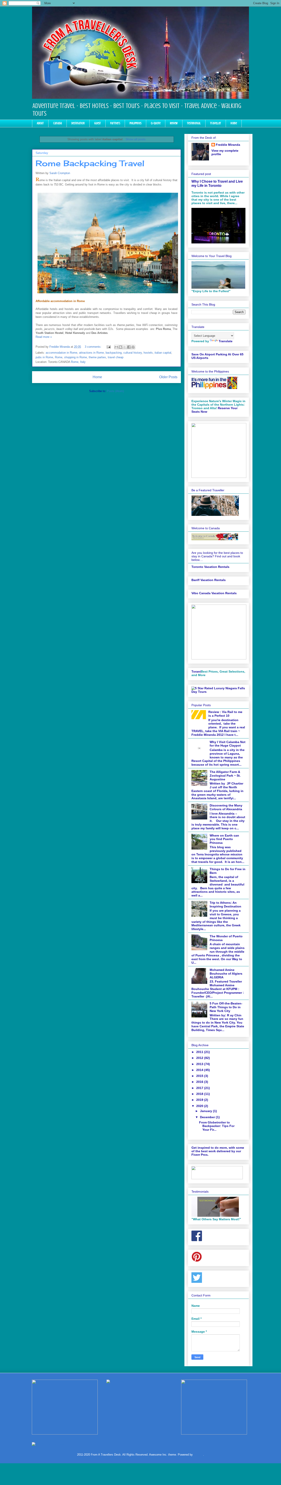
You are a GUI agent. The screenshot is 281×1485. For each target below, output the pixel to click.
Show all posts (136, 139)
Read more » (44, 336)
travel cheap (115, 357)
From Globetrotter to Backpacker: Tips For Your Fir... (216, 1126)
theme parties (97, 357)
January (206, 1111)
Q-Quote (155, 123)
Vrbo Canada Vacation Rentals (214, 593)
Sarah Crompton (59, 173)
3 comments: (93, 346)
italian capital (163, 352)
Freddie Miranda (228, 144)
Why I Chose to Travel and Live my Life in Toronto (217, 183)
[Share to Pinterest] (133, 347)
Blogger (198, 1454)
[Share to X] (124, 347)
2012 (200, 1058)
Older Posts (168, 377)
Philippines (135, 123)
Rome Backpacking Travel (90, 163)
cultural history (132, 352)
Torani (196, 671)
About (40, 123)
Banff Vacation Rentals (208, 580)
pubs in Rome (44, 357)
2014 (200, 1070)
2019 (200, 1100)
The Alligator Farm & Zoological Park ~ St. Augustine (225, 775)
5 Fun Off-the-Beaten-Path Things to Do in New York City (226, 1007)
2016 (200, 1082)
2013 (200, 1064)
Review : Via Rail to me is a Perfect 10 (225, 713)
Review (174, 123)
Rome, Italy (78, 362)
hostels (148, 352)
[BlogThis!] (120, 347)
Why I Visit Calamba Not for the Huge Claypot (227, 743)
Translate (225, 341)
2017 (200, 1088)
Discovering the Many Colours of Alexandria (226, 807)
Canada (57, 123)
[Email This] (116, 347)
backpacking (114, 352)
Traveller (215, 123)
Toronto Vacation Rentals (210, 567)
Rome (58, 357)
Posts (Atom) (115, 391)
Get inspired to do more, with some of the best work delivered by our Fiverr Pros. (217, 1151)
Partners (115, 123)
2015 (200, 1076)
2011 (200, 1052)
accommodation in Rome (61, 352)
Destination (78, 123)
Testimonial (194, 123)
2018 (200, 1094)
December (208, 1117)
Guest (97, 123)
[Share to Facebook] (129, 347)
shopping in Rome (75, 357)
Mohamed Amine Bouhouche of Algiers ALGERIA (226, 973)
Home (234, 123)
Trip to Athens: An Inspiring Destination (225, 904)
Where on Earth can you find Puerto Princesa (224, 839)
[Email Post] (108, 346)
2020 (200, 1106)
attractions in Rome (91, 352)
